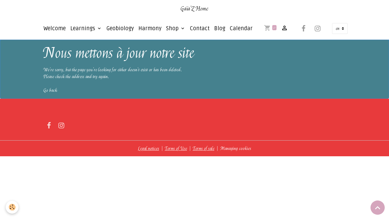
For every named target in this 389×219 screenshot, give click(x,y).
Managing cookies (235, 148)
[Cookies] (12, 207)
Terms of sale (203, 148)
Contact (200, 28)
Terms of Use (176, 148)
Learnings (83, 28)
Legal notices (148, 148)
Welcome (55, 28)
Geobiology (120, 28)
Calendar (241, 28)
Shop (173, 28)
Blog (219, 28)
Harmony (149, 28)
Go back (50, 90)
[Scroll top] (377, 207)
